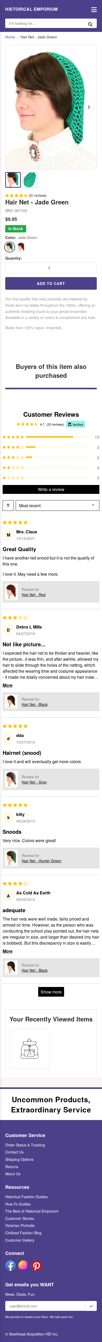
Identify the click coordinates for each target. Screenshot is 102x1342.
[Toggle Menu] (93, 9)
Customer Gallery (19, 1240)
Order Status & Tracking (25, 1144)
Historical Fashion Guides (26, 1196)
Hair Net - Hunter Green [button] (41, 860)
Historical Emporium (31, 9)
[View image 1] (13, 180)
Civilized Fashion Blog (23, 1232)
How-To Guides (18, 1204)
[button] (17, 195)
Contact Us (14, 1152)
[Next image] (88, 107)
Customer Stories (19, 1218)
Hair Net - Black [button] (35, 704)
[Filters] (8, 505)
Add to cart (51, 283)
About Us (12, 1173)
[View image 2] (30, 180)
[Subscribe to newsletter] (91, 1306)
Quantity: (13, 258)
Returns (11, 1166)
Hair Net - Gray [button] (34, 782)
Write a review (51, 489)
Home (10, 37)
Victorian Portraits (20, 1225)
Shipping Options (19, 1159)
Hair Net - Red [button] (34, 594)
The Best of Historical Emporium (32, 1211)
